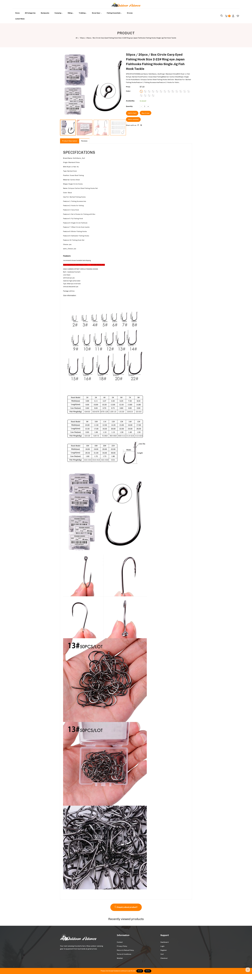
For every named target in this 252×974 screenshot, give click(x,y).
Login (162, 946)
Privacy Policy (122, 946)
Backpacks (45, 13)
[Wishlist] (237, 15)
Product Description (69, 141)
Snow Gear (96, 13)
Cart (162, 954)
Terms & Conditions (124, 954)
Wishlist (120, 958)
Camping (58, 13)
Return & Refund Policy (125, 950)
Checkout (164, 958)
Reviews (84, 141)
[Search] (221, 15)
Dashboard (164, 942)
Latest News (20, 19)
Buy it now (145, 113)
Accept (140, 971)
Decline (148, 971)
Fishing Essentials (114, 13)
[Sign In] (232, 15)
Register (163, 950)
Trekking (82, 13)
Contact (120, 942)
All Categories (30, 13)
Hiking (70, 13)
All (76, 38)
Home (17, 13)
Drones (130, 13)
